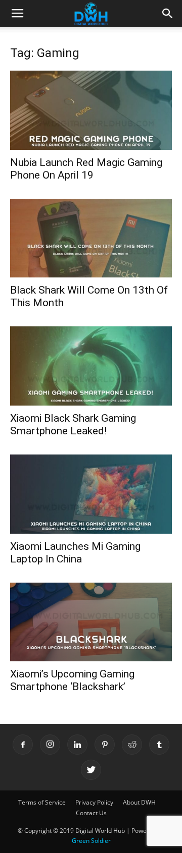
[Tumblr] (159, 744)
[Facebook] (23, 744)
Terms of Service (42, 802)
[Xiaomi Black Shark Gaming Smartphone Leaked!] (91, 366)
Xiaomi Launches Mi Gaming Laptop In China (75, 552)
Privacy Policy (94, 802)
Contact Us (91, 813)
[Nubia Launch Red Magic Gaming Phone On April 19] (91, 110)
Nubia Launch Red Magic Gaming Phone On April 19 (86, 168)
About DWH (139, 802)
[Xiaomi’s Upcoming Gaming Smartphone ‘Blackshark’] (91, 622)
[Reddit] (132, 744)
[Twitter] (91, 770)
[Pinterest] (105, 744)
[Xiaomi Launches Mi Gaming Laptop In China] (91, 494)
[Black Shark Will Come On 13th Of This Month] (91, 238)
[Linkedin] (77, 744)
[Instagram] (50, 744)
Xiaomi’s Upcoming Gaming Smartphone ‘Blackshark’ (72, 680)
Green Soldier (91, 840)
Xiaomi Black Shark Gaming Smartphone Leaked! (73, 424)
